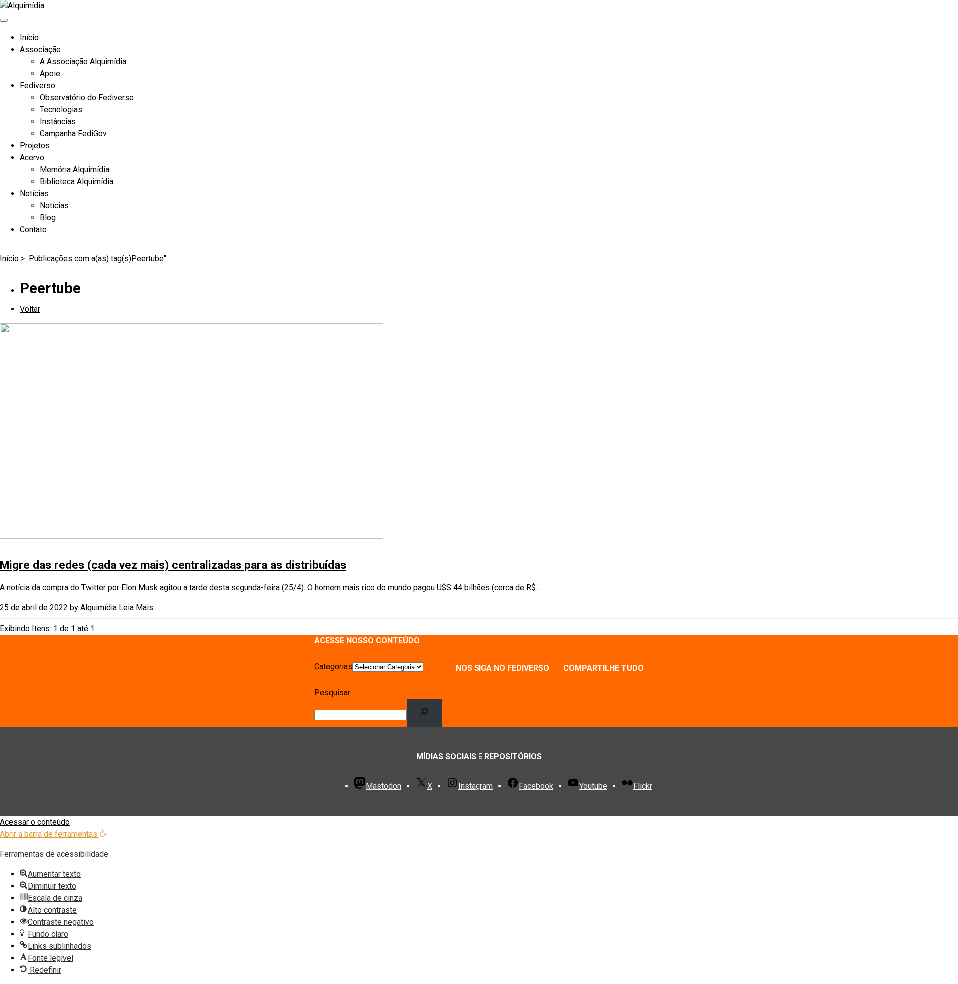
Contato (33, 229)
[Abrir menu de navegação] (4, 20)
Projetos (35, 145)
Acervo (32, 157)
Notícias (34, 193)
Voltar (30, 309)
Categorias (333, 666)
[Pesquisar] (424, 713)
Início (29, 37)
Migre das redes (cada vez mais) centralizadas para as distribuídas (173, 565)
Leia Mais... (138, 607)
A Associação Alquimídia (83, 61)
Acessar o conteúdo (35, 822)
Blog (48, 217)
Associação (40, 49)
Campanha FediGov (73, 133)
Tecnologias (61, 109)
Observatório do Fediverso (87, 97)
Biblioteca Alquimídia (76, 181)
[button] (53, 834)
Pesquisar (332, 692)
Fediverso (37, 85)
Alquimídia (98, 607)
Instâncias (58, 121)
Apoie (50, 73)
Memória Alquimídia (74, 169)
